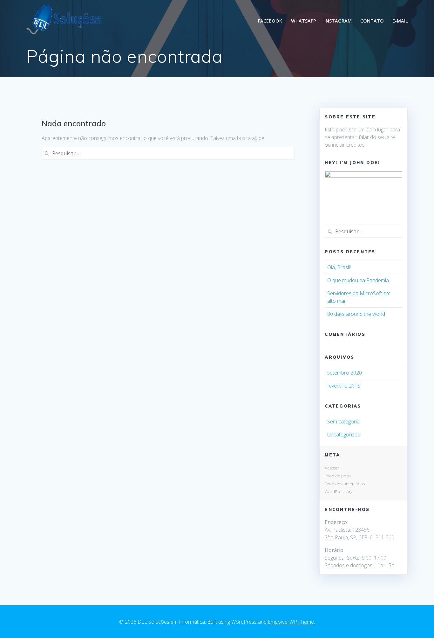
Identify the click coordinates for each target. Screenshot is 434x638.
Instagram (338, 21)
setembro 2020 (344, 372)
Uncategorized (343, 434)
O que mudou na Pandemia (358, 280)
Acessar (332, 468)
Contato (372, 21)
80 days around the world (356, 313)
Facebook (270, 21)
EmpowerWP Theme (291, 621)
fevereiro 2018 (343, 385)
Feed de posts (338, 476)
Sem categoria (343, 421)
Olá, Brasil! (339, 267)
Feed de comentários (345, 484)
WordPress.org (338, 492)
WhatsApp (303, 21)
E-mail (400, 21)
